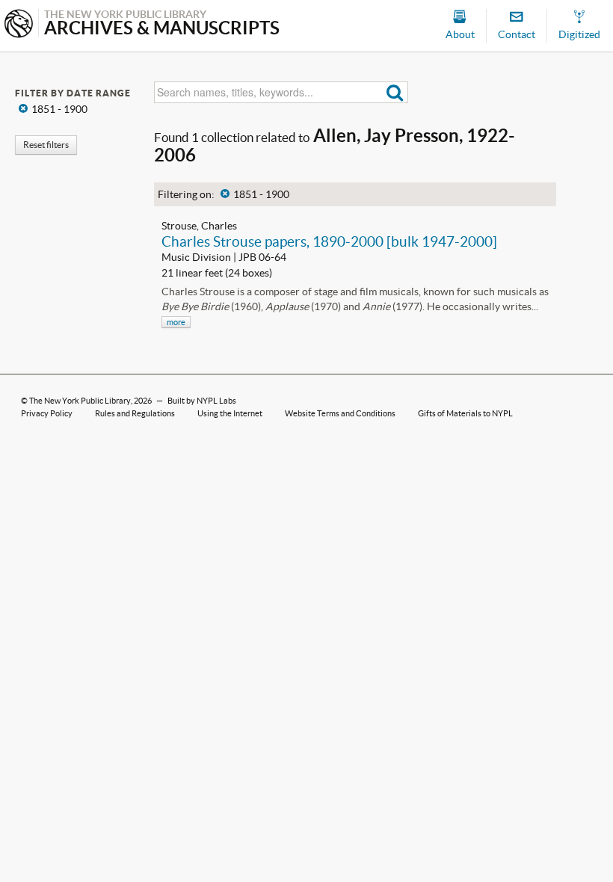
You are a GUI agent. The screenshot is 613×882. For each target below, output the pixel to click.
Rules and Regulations (135, 413)
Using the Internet (229, 413)
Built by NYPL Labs (201, 400)
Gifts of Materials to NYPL (465, 413)
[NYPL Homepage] (18, 25)
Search (395, 92)
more (176, 322)
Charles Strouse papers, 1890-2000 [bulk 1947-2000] (329, 241)
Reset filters (46, 144)
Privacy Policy (47, 413)
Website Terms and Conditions (340, 413)
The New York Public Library (80, 400)
